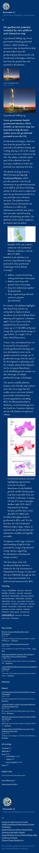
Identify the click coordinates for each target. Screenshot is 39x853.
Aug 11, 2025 (7, 85)
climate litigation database (8, 598)
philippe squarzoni (14, 612)
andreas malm (28, 590)
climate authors (28, 593)
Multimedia (5, 751)
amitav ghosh (20, 590)
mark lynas (4, 606)
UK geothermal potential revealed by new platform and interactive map (17, 30)
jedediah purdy (23, 604)
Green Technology (9, 83)
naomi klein (30, 606)
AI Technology (10, 756)
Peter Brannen (5, 612)
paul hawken (26, 609)
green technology (6, 604)
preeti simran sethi (24, 612)
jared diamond (15, 604)
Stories (4, 765)
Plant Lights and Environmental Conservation (15, 644)
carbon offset (20, 593)
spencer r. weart (6, 618)
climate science (20, 598)
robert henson (18, 615)
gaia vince (13, 601)
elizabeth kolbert (6, 601)
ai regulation (12, 590)
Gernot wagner (30, 601)
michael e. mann (22, 606)
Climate (8, 759)
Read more (14, 641)
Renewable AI (9, 12)
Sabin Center (26, 615)
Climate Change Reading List (13, 840)
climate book (5, 596)
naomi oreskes (5, 609)
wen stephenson (15, 618)
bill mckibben (12, 593)
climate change (14, 596)
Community (5, 748)
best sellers (5, 593)
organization (19, 609)
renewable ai (8, 614)
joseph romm (31, 604)
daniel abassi (28, 598)
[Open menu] (3, 19)
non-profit (12, 609)
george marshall (21, 601)
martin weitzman (12, 606)
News (17, 83)
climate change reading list (27, 596)
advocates (4, 590)
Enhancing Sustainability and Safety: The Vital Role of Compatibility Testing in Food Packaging (18, 655)
